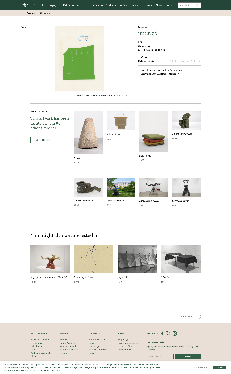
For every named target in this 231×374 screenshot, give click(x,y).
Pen (149, 46)
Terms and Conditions (129, 343)
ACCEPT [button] (219, 367)
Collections (45, 13)
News (159, 5)
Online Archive (67, 343)
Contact (170, 5)
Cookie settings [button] (201, 367)
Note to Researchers (69, 346)
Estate (149, 5)
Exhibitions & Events (75, 5)
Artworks (39, 5)
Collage (142, 46)
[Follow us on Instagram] (175, 333)
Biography (54, 5)
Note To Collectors (97, 349)
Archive (123, 5)
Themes (34, 356)
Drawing (142, 27)
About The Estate (96, 339)
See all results (43, 139)
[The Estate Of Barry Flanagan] (26, 5)
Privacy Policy (125, 346)
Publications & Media (103, 5)
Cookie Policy (124, 349)
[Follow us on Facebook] (162, 333)
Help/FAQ (123, 339)
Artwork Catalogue (39, 339)
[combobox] (186, 5)
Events (33, 349)
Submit (188, 357)
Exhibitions (146, 61)
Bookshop (93, 346)
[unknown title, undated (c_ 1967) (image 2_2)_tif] (79, 58)
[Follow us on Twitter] (168, 333)
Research (137, 5)
